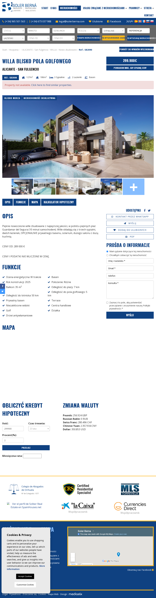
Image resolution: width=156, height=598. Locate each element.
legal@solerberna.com (71, 21)
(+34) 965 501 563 (15, 21)
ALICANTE (27, 49)
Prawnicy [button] (134, 8)
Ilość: (5, 423)
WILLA (53, 49)
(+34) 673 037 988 (41, 21)
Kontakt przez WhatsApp (132, 216)
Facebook (115, 21)
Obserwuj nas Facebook (139, 569)
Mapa (35, 202)
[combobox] (13, 30)
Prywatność (15, 594)
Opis (7, 202)
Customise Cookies (25, 584)
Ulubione (97, 21)
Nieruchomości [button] (69, 8)
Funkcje (21, 202)
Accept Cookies (25, 576)
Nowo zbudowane (68, 49)
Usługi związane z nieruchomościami (50, 557)
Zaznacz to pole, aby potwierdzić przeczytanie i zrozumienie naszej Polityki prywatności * (129, 305)
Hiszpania (13, 49)
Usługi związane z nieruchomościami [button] (104, 8)
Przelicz (26, 447)
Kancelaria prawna (50, 562)
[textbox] (39, 30)
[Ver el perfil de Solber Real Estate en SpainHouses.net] (26, 505)
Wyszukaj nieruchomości (139, 38)
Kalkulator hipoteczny (59, 202)
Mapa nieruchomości (89, 38)
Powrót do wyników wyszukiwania (136, 49)
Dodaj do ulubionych (131, 229)
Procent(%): (9, 435)
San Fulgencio (41, 49)
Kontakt (149, 15)
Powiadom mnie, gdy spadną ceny (130, 67)
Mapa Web (53, 594)
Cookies (42, 594)
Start (44, 8)
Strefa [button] (148, 8)
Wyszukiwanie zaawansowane (114, 38)
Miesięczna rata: (12, 456)
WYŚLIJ (132, 223)
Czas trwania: (36, 423)
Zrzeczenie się (30, 594)
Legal (5, 594)
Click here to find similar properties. (51, 85)
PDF (132, 236)
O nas (53, 8)
